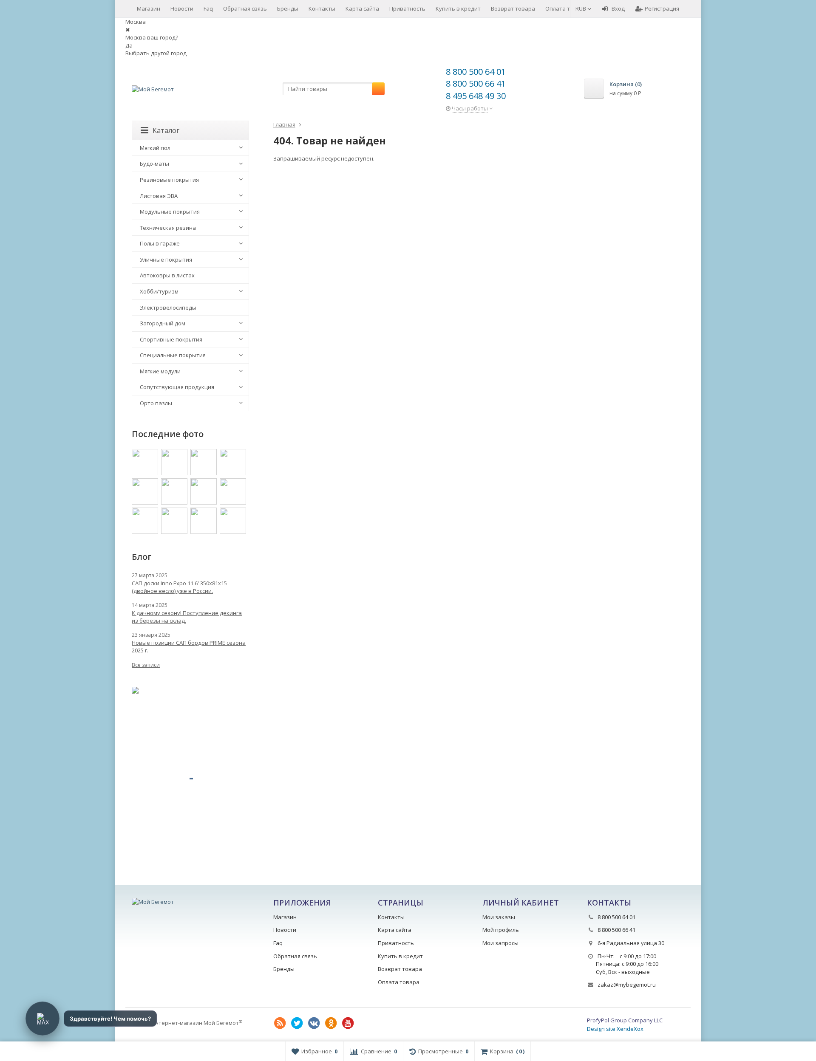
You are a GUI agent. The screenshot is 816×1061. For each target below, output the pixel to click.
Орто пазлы (156, 403)
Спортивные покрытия (171, 339)
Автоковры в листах (167, 275)
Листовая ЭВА (159, 196)
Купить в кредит (458, 8)
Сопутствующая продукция (177, 387)
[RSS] (280, 1023)
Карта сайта (362, 8)
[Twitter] (297, 1023)
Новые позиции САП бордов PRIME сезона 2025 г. (189, 646)
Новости (181, 8)
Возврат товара (513, 8)
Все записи (146, 665)
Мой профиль (500, 930)
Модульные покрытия (170, 211)
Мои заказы (498, 917)
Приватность (407, 8)
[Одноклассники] (331, 1023)
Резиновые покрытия (169, 179)
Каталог (166, 130)
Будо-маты (154, 163)
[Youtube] (348, 1023)
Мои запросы (500, 943)
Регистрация (662, 8)
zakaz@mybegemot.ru (627, 984)
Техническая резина (168, 227)
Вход (618, 8)
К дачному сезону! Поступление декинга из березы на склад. (187, 616)
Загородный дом (162, 323)
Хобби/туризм (159, 291)
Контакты (322, 8)
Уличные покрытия (166, 259)
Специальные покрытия (173, 355)
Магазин (148, 8)
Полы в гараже (160, 243)
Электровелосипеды (168, 307)
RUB (581, 8)
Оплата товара (566, 8)
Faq (208, 8)
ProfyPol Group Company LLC (625, 1020)
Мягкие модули (160, 371)
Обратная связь (245, 8)
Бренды (287, 8)
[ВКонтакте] (314, 1023)
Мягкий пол (155, 148)
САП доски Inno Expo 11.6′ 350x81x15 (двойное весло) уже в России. (179, 587)
